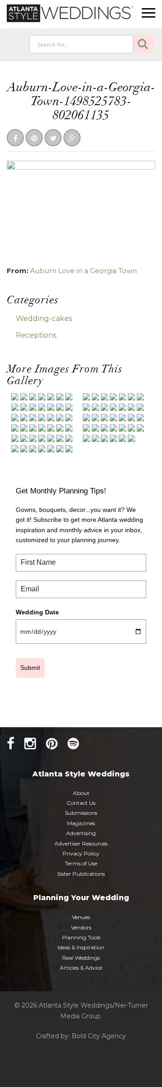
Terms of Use (81, 863)
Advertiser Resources (81, 843)
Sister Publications (81, 873)
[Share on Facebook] (15, 138)
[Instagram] (30, 743)
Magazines (81, 823)
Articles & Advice (81, 967)
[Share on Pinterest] (34, 138)
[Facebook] (10, 743)
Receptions (36, 335)
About (81, 793)
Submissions (81, 812)
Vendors (81, 927)
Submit (30, 667)
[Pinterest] (52, 743)
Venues (81, 917)
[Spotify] (73, 743)
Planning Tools (81, 937)
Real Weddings (81, 957)
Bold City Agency (99, 1036)
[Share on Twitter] (53, 138)
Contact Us (81, 802)
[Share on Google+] (72, 138)
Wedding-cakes (44, 318)
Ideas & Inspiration (81, 947)
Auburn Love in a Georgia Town (83, 270)
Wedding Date (37, 612)
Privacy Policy (81, 853)
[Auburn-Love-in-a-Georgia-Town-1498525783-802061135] (81, 209)
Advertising (81, 833)
